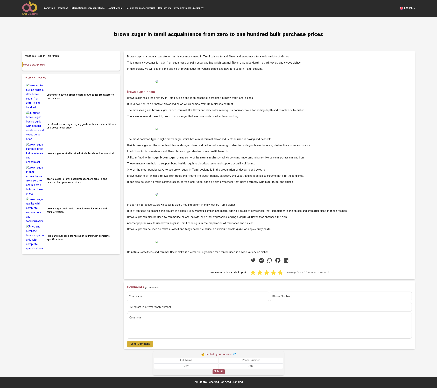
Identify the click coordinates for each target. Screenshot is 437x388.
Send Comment (140, 344)
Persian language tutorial (140, 8)
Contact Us (164, 8)
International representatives (88, 8)
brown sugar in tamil (34, 65)
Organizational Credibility (188, 8)
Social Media (115, 8)
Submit (218, 371)
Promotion (49, 8)
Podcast (63, 8)
